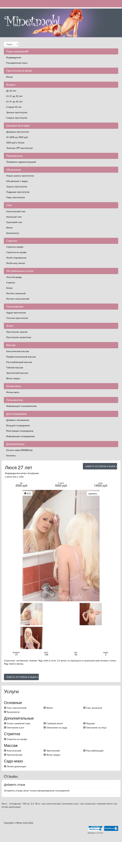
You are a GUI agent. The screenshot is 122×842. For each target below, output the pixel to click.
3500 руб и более (15, 142)
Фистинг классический (17, 298)
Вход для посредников (18, 425)
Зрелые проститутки (16, 112)
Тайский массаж (14, 367)
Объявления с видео (17, 181)
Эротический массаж (17, 372)
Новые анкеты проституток (20, 175)
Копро (9, 287)
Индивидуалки (13, 57)
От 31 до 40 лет (14, 101)
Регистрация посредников (19, 430)
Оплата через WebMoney (19, 450)
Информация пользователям (21, 405)
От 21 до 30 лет (14, 96)
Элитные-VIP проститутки (19, 147)
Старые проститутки (16, 117)
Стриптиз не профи (16, 252)
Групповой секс (14, 222)
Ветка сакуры (13, 378)
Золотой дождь (14, 277)
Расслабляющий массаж (19, 362)
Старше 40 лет (14, 106)
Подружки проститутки (17, 191)
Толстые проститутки (17, 317)
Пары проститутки (15, 197)
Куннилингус (12, 232)
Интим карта (12, 392)
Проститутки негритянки (18, 337)
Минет (9, 227)
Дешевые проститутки (17, 131)
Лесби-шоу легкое (15, 263)
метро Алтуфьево (29, 473)
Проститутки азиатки (16, 331)
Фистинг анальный (16, 293)
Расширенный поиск (16, 62)
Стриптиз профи (14, 246)
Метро (9, 76)
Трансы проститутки (16, 186)
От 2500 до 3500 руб (17, 137)
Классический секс (16, 211)
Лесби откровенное (16, 257)
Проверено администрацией (21, 161)
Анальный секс (14, 216)
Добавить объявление (17, 419)
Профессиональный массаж (21, 356)
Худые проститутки (16, 312)
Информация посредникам (20, 436)
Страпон (10, 282)
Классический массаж (17, 351)
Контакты (11, 455)
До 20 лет (11, 90)
